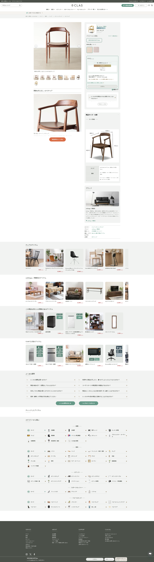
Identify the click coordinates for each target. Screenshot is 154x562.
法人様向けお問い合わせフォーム (112, 541)
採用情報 (54, 535)
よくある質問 (150, 1)
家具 (46, 16)
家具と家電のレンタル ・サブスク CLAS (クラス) (11, 1)
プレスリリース (55, 539)
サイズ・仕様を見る (112, 36)
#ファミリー (99, 231)
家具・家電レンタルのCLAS (31, 16)
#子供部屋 (94, 231)
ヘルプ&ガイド (142, 1)
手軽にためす (108, 535)
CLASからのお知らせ (133, 1)
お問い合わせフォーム (83, 544)
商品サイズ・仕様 (91, 115)
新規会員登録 (128, 5)
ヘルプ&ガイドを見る (87, 403)
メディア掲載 (55, 541)
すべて (41, 16)
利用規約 (80, 539)
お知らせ (28, 544)
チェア (50, 16)
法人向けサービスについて (111, 534)
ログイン (142, 5)
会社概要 (54, 534)
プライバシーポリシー (83, 537)
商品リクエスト (29, 547)
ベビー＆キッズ (29, 542)
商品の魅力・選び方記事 (31, 546)
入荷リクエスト (109, 559)
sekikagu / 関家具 (96, 229)
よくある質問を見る (64, 403)
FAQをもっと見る (102, 104)
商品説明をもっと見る (57, 139)
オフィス (28, 539)
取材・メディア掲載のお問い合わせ (60, 542)
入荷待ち (102, 86)
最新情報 (54, 537)
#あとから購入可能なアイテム (98, 233)
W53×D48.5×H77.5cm (94, 40)
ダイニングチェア (58, 16)
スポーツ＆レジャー (30, 541)
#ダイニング (94, 237)
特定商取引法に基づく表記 (84, 541)
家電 (27, 535)
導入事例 (107, 539)
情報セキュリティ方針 (83, 542)
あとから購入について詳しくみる (95, 82)
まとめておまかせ (109, 537)
